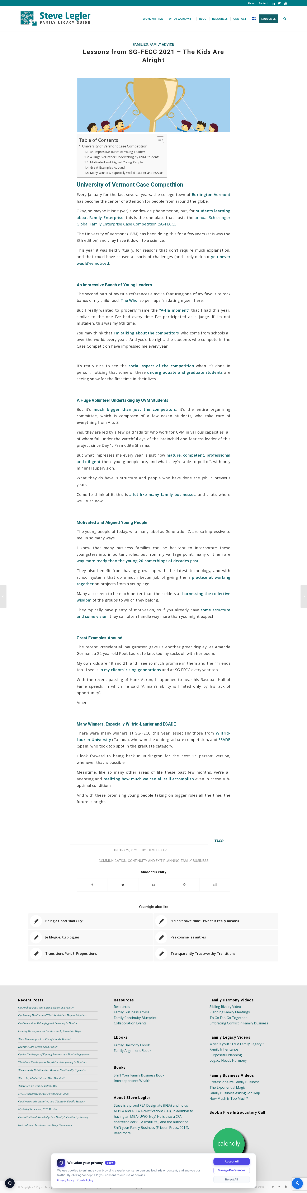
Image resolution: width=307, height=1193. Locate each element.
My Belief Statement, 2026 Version (37, 1109)
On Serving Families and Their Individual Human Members (52, 1015)
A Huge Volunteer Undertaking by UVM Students (125, 157)
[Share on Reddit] (215, 884)
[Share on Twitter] (123, 884)
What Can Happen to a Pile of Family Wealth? (44, 1039)
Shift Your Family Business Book (139, 1075)
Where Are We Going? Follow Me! (37, 1086)
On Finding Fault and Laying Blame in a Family (46, 1007)
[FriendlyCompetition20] (153, 105)
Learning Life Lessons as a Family (37, 1046)
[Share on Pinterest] (184, 884)
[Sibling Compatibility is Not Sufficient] (3, 596)
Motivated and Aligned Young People (116, 162)
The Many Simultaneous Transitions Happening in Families (52, 1062)
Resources (122, 1006)
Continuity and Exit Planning (153, 861)
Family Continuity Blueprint (135, 1017)
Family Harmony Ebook (132, 1045)
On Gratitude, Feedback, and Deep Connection (45, 1125)
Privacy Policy (65, 1180)
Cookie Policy (85, 1180)
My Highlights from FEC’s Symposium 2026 (43, 1094)
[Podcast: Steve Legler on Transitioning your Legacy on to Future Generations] (304, 596)
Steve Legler (157, 850)
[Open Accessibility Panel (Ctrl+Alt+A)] (297, 1183)
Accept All (232, 1161)
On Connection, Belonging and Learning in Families (48, 1023)
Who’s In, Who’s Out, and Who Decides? (41, 1078)
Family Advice (162, 44)
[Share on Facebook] (92, 884)
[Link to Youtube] (286, 3)
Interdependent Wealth (132, 1080)
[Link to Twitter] (279, 3)
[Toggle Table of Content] (158, 139)
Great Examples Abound (107, 167)
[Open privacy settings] (10, 1183)
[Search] (285, 18)
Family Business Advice (131, 1012)
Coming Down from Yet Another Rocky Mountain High (49, 1031)
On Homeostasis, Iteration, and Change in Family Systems (51, 1101)
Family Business (194, 861)
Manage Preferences (231, 1170)
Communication (112, 861)
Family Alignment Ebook (132, 1050)
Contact (263, 3)
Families (140, 44)
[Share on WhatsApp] (153, 884)
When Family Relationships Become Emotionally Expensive (52, 1070)
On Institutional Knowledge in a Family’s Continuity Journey (53, 1117)
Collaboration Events (130, 1023)
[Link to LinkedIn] (273, 3)
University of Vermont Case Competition (114, 146)
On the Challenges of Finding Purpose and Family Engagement (54, 1054)
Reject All (231, 1179)
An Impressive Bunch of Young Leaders (118, 152)
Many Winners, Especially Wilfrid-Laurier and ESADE (126, 172)
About (251, 3)
